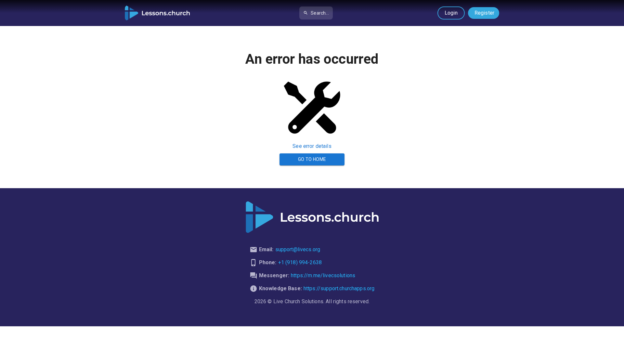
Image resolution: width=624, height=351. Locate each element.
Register (484, 13)
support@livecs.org (297, 249)
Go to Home (312, 159)
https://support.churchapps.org (339, 288)
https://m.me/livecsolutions (323, 275)
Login (451, 13)
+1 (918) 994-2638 (300, 262)
